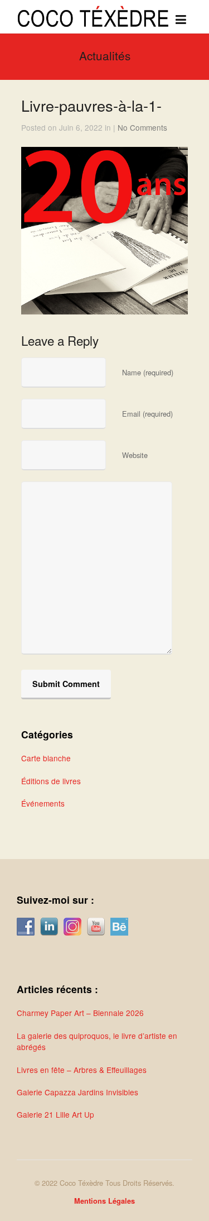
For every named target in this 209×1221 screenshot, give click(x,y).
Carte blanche (46, 758)
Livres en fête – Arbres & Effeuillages (82, 1069)
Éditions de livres (51, 780)
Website (135, 455)
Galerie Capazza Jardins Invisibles (77, 1092)
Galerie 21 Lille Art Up (55, 1114)
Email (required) (147, 413)
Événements (43, 803)
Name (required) (147, 372)
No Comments (142, 127)
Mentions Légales (104, 1201)
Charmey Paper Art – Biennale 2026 (80, 1012)
